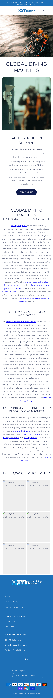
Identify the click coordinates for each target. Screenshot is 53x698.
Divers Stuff (10, 621)
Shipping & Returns (14, 607)
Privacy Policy (11, 602)
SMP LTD (9, 626)
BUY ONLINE (26, 192)
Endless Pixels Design (15, 650)
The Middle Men (13, 640)
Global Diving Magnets (27, 693)
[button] (3, 10)
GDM (38, 693)
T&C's (7, 596)
